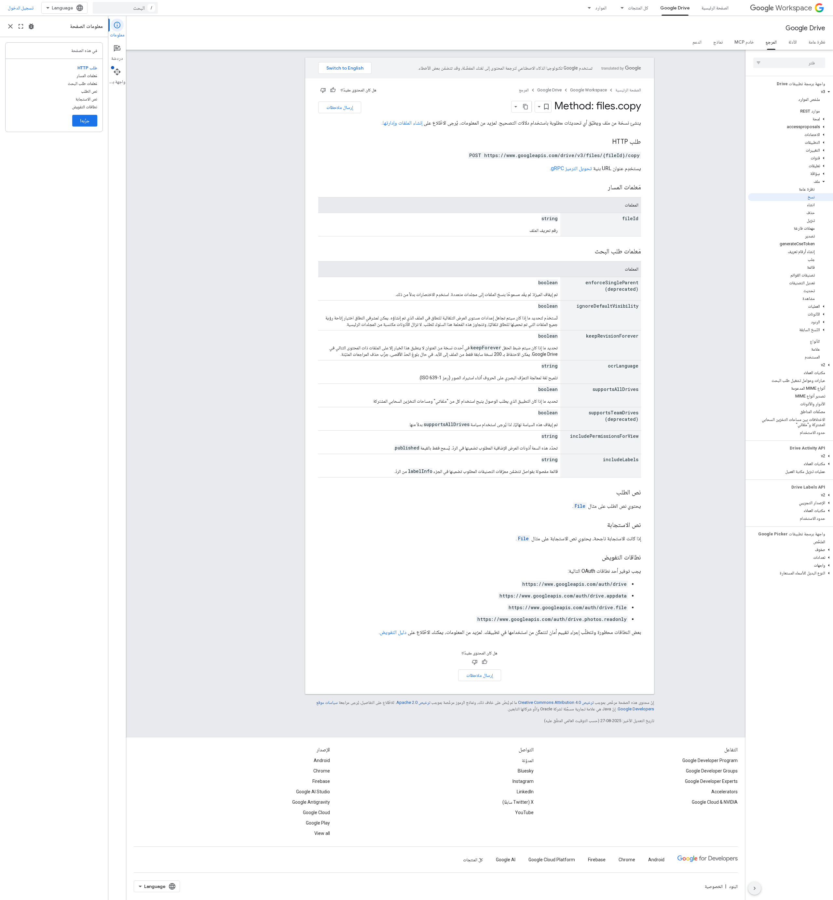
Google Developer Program (710, 760)
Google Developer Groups (712, 770)
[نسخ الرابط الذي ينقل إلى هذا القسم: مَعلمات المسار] (601, 188)
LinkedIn (525, 791)
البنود (733, 886)
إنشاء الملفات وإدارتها (402, 123)
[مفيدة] (333, 90)
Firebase (321, 781)
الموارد (601, 8)
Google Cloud (316, 812)
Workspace (793, 8)
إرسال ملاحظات (339, 107)
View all (322, 833)
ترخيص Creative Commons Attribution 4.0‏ (556, 702)
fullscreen (21, 26)
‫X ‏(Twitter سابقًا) (518, 802)
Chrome (321, 770)
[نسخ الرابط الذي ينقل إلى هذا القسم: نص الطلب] (609, 493)
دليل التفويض (393, 632)
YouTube (524, 812)
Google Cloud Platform (551, 859)
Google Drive (675, 8)
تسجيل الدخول (21, 7)
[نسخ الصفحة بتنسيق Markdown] (526, 106)
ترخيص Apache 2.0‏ (413, 702)
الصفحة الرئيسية (715, 8)
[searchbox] (789, 63)
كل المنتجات (638, 8)
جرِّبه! (84, 121)
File (580, 506)
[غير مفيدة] (323, 90)
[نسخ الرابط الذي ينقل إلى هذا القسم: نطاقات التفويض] (595, 558)
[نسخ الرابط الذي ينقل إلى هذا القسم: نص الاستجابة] (600, 525)
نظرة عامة (817, 42)
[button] (790, 92)
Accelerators (724, 791)
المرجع (771, 42)
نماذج (718, 42)
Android (322, 760)
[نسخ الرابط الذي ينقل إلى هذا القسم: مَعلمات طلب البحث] (588, 252)
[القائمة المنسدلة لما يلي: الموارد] (587, 8)
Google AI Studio (313, 791)
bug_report (31, 26)
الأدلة (792, 42)
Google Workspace (588, 89)
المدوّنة (528, 760)
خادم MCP (744, 42)
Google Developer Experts (711, 781)
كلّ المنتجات (473, 859)
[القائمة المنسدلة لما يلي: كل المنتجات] (620, 8)
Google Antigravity (311, 802)
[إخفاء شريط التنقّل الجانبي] (754, 888)
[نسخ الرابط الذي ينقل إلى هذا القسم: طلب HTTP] (605, 142)
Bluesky (526, 770)
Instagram (523, 781)
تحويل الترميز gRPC (571, 168)
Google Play (318, 823)
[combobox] (125, 8)
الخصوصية (714, 886)
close (10, 26)
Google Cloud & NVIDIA (715, 802)
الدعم (697, 42)
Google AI (505, 859)
